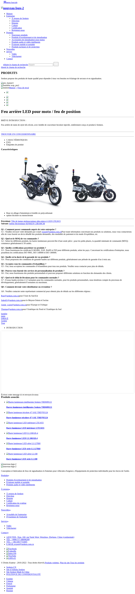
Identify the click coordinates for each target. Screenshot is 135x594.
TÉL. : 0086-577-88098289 (18, 539)
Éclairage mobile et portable (23, 44)
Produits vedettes (52, 563)
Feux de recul (23, 88)
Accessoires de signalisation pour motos (28, 40)
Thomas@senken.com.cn (11, 309)
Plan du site (65, 563)
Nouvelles (10, 49)
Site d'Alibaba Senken (15, 569)
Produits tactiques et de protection (26, 47)
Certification (17, 28)
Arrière (4, 321)
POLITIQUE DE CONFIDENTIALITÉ (23, 574)
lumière (4, 314)
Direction (15, 21)
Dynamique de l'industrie (16, 517)
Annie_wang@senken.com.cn (13, 305)
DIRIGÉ (4, 318)
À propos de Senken (20, 18)
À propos (5, 489)
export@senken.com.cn (52, 232)
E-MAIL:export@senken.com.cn (20, 544)
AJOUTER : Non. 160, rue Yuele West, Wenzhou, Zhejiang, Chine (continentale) (40, 537)
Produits (9, 32)
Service (4, 521)
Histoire (15, 23)
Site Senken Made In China (17, 572)
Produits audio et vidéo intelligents (26, 42)
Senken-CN (11, 567)
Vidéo (14, 54)
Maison (9, 14)
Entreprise (10, 16)
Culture (15, 25)
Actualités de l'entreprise (16, 514)
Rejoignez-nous (18, 30)
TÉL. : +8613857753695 (16, 542)
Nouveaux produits (20, 35)
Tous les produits (77, 563)
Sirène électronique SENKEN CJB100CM (27, 223)
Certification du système (16, 503)
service (9, 51)
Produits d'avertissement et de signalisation (29, 37)
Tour (3, 323)
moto (3, 316)
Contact (9, 59)
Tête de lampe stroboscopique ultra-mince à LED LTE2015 (36, 221)
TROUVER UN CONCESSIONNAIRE (18, 134)
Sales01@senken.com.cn (11, 300)
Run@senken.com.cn (10, 296)
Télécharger (16, 56)
